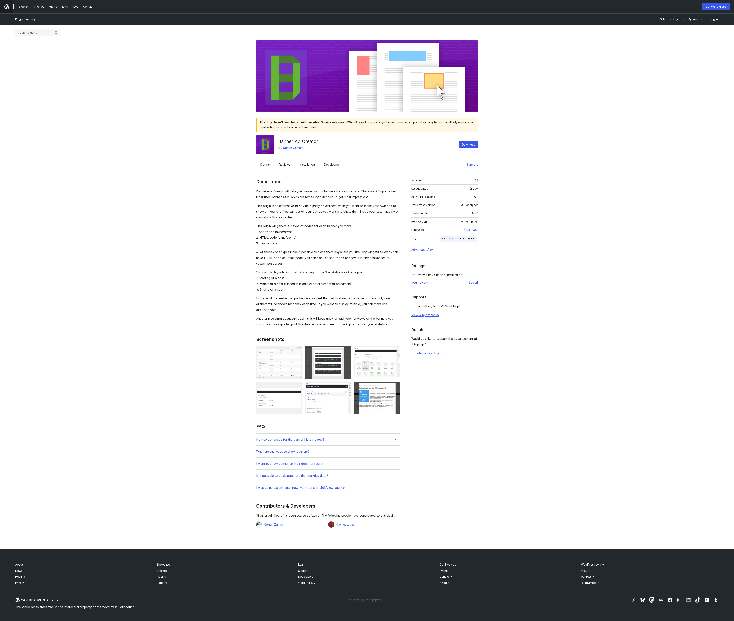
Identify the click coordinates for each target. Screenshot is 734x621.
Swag (445, 582)
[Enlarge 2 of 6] (346, 351)
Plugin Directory (25, 19)
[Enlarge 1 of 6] (297, 351)
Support (472, 164)
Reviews (285, 164)
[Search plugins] (56, 32)
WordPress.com (592, 564)
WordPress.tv (308, 582)
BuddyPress (590, 582)
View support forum (425, 315)
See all (473, 282)
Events (444, 570)
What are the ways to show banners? (282, 451)
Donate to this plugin (426, 353)
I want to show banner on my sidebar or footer (289, 463)
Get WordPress (716, 6)
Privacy (20, 582)
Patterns (162, 582)
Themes (162, 570)
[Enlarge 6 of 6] (395, 387)
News (18, 570)
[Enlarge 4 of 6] (297, 387)
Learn (301, 564)
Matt (585, 570)
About (19, 564)
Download (468, 144)
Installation (307, 164)
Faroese (57, 600)
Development (333, 164)
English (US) (470, 229)
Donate (446, 576)
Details (265, 164)
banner (472, 238)
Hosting (20, 576)
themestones (345, 524)
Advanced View (422, 249)
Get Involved (448, 564)
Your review (419, 282)
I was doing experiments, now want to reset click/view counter (300, 488)
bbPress (588, 576)
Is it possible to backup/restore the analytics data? (292, 476)
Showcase (163, 564)
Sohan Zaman (293, 148)
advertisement (457, 238)
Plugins (161, 576)
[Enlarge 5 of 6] (346, 387)
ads (443, 238)
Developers (305, 576)
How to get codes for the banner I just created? (290, 439)
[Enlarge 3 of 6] (395, 351)
